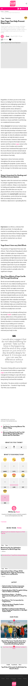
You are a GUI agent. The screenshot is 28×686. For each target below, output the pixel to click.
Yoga (13, 419)
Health (8, 664)
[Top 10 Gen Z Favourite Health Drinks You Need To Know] (14, 655)
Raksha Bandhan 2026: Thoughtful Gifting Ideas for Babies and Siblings (14, 591)
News (2, 545)
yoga (17, 144)
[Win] (25, 17)
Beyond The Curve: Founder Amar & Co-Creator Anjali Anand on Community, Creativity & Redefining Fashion (14, 642)
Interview (9, 638)
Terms (14, 679)
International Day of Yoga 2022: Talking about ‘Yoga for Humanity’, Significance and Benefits (13, 572)
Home (2, 678)
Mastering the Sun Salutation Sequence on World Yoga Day (11, 548)
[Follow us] (26, 3)
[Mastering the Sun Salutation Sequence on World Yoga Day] (14, 538)
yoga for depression (9, 421)
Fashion (15, 638)
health (9, 314)
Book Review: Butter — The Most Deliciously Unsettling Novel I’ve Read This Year (14, 596)
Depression (6, 419)
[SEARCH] (26, 8)
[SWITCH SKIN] (18, 8)
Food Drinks (14, 664)
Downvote (21, 447)
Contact (19, 678)
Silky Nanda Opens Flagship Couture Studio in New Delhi (13, 605)
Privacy (25, 678)
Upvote (6, 447)
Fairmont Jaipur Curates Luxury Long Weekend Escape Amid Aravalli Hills (13, 586)
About (7, 678)
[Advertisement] (14, 84)
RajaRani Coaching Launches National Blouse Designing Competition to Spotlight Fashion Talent (14, 610)
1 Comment (3, 521)
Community (13, 678)
